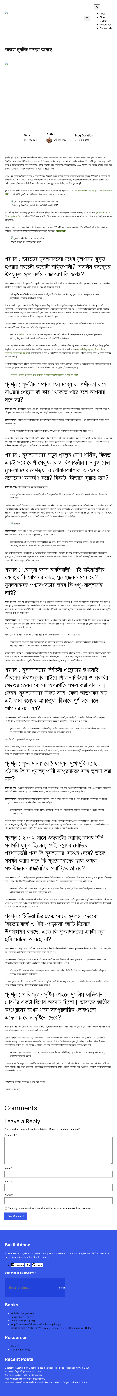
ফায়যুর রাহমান (61, 230)
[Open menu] (87, 18)
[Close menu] (97, 6)
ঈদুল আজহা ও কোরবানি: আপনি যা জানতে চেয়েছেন (23, 1375)
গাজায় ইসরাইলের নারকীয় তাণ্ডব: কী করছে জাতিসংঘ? (25, 1378)
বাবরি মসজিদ (23, 334)
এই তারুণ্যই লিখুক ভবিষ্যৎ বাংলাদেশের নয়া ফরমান (24, 1371)
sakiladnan (59, 139)
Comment (10, 1135)
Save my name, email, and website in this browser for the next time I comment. (50, 1208)
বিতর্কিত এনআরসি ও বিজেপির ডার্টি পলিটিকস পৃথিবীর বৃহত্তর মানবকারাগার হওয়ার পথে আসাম (44, 374)
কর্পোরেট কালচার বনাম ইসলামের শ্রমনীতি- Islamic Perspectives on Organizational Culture (46, 1382)
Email (8, 1181)
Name (8, 1168)
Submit (62, 1288)
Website (8, 1194)
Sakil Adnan (17, 1244)
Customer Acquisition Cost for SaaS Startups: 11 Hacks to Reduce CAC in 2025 (47, 1367)
